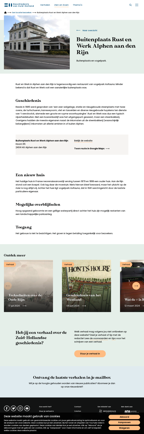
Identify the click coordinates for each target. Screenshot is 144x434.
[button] (136, 286)
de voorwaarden (99, 338)
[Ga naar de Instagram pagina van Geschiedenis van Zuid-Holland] (20, 408)
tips (114, 338)
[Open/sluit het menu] (137, 5)
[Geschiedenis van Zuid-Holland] (19, 5)
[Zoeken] (130, 5)
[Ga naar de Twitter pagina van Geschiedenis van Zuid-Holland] (13, 408)
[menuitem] (45, 5)
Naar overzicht (90, 30)
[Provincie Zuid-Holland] (130, 412)
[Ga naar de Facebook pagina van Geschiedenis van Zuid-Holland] (7, 408)
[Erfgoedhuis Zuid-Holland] (107, 412)
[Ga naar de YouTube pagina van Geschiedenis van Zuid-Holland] (27, 408)
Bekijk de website (83, 140)
